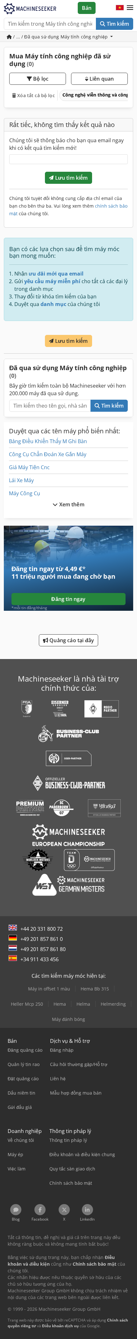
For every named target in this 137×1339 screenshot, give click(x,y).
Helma (83, 1004)
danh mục (53, 304)
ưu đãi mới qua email (56, 273)
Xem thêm (71, 504)
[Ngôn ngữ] (120, 8)
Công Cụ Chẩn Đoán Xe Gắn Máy (47, 454)
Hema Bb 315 (95, 989)
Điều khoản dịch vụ (60, 1326)
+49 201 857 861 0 (41, 939)
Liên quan (101, 78)
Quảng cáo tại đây (71, 640)
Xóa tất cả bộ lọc (35, 95)
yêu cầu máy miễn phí (52, 281)
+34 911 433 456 (39, 959)
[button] (130, 8)
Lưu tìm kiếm (71, 177)
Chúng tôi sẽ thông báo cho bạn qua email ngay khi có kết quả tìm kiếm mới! (66, 144)
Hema (60, 1004)
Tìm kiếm (117, 23)
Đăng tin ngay (68, 599)
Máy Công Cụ (24, 493)
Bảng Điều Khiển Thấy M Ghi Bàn (48, 441)
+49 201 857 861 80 (43, 949)
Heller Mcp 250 (27, 1004)
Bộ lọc (40, 78)
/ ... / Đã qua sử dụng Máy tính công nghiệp (60, 37)
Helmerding (113, 1004)
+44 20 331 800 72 (41, 928)
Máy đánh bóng (68, 1019)
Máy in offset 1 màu (49, 989)
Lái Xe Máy (21, 480)
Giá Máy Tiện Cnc (29, 467)
